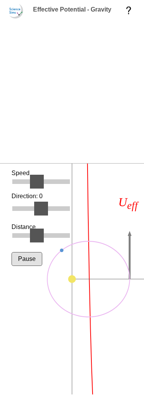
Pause (27, 259)
